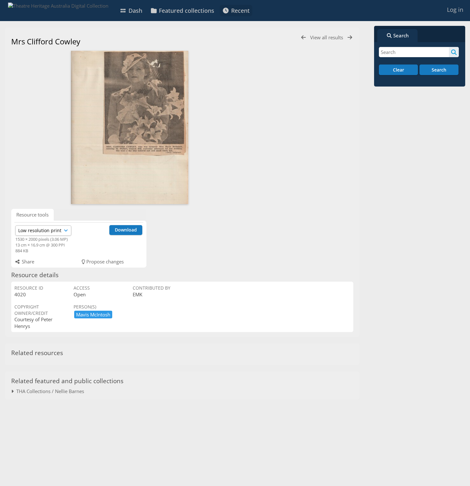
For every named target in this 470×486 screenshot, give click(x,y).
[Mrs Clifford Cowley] (129, 127)
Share (27, 261)
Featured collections (185, 10)
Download (126, 230)
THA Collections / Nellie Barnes (49, 391)
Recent (240, 10)
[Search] (454, 52)
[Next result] (349, 37)
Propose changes (104, 261)
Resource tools (32, 214)
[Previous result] (303, 37)
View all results (327, 37)
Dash (134, 10)
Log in (455, 9)
